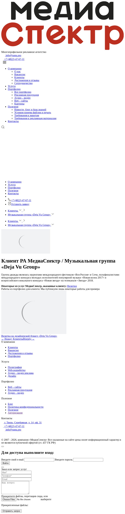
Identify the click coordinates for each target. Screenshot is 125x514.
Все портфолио (22, 92)
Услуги (12, 86)
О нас (17, 71)
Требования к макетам (26, 115)
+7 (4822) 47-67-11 (14, 59)
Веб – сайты (21, 100)
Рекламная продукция (26, 95)
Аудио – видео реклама (21, 373)
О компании (14, 68)
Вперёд (29, 339)
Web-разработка (16, 370)
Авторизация (15, 412)
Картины (19, 103)
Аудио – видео (22, 97)
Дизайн (12, 376)
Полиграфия (15, 367)
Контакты (13, 121)
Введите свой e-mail (12, 459)
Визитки (72, 286)
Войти (5, 463)
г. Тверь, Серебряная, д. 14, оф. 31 (23, 422)
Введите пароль (64, 459)
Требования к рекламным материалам (35, 118)
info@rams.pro (13, 55)
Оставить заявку (20, 204)
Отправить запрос (11, 511)
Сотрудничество (23, 83)
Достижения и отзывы (26, 80)
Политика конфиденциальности (25, 407)
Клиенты (19, 77)
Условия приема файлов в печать (32, 112)
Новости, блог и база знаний (30, 109)
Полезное (13, 106)
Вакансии (19, 74)
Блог (10, 404)
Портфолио (14, 89)
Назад (6, 339)
